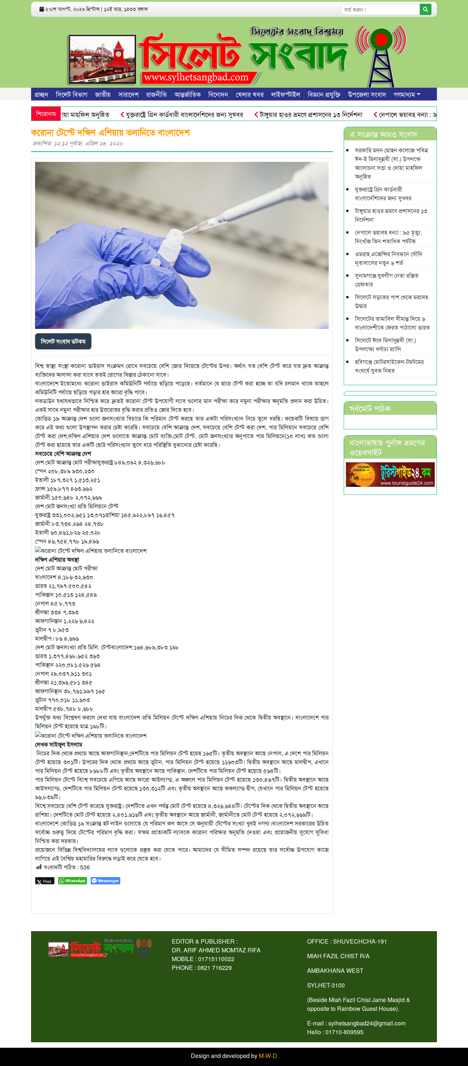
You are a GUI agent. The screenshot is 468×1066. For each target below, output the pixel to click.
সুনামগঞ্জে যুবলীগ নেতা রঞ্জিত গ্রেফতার (387, 279)
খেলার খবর (250, 94)
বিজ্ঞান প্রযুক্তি (324, 94)
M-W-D (268, 1055)
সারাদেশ (128, 94)
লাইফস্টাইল (285, 94)
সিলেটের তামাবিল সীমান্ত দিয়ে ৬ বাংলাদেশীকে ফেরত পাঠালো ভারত (392, 322)
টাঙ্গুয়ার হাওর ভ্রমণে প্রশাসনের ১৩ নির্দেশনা (291, 114)
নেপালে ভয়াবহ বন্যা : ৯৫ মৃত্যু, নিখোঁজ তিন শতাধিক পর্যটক (388, 236)
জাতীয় (103, 94)
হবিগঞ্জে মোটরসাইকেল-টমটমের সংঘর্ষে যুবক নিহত (389, 366)
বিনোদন (218, 94)
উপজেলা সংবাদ (367, 94)
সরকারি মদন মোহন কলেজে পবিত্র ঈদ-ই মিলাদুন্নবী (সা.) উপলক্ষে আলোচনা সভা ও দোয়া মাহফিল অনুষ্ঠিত (391, 163)
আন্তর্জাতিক (187, 94)
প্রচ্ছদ (41, 94)
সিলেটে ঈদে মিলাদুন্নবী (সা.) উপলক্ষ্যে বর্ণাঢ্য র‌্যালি (385, 344)
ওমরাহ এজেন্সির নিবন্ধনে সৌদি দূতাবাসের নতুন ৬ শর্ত (388, 258)
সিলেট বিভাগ (71, 94)
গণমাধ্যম (404, 94)
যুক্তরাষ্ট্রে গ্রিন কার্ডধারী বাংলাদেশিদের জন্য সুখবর (165, 114)
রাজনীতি (156, 94)
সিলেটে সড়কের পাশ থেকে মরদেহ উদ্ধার (391, 301)
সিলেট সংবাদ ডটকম (63, 341)
